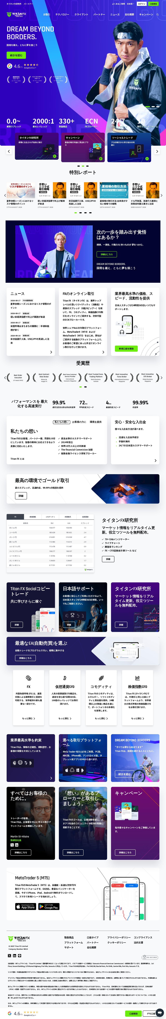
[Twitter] (9, 955)
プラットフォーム (73, 942)
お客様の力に (79, 421)
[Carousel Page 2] (80, 212)
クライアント (81, 14)
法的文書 (138, 942)
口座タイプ (93, 937)
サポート (69, 947)
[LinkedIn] (14, 955)
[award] (37, 79)
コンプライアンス (143, 937)
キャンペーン (146, 14)
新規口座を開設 (126, 348)
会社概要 (129, 14)
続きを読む (16, 55)
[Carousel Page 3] (85, 212)
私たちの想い (62, 421)
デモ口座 (151, 1013)
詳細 (21, 495)
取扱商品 (69, 937)
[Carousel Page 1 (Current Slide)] (75, 212)
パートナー (99, 14)
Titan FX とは (17, 458)
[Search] (157, 14)
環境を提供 (96, 421)
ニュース (115, 14)
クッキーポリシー (116, 942)
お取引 (46, 14)
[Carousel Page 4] (90, 212)
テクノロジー (62, 14)
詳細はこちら (107, 254)
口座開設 (153, 3)
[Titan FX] (16, 14)
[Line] (19, 955)
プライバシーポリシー (119, 937)
